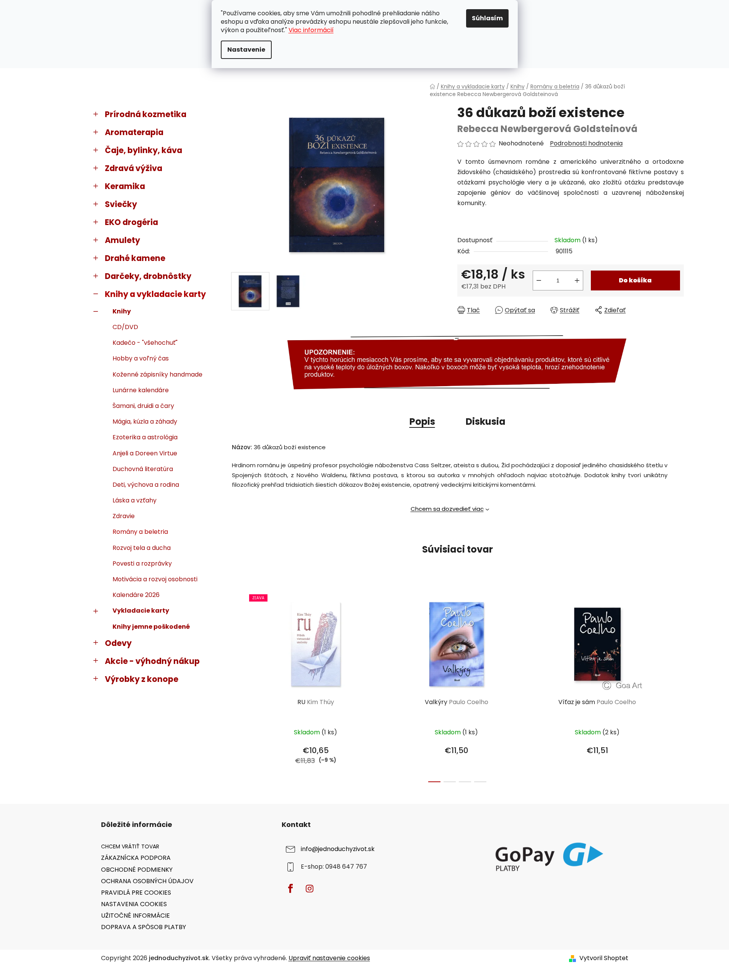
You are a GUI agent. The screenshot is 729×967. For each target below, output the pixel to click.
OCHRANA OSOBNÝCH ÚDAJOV (147, 881)
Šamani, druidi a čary (143, 405)
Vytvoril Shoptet (603, 958)
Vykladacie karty (141, 610)
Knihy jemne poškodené (151, 626)
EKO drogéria (131, 222)
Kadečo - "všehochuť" (145, 342)
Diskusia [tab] (486, 421)
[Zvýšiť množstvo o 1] (577, 280)
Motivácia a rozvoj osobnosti (155, 579)
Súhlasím (487, 18)
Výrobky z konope (141, 679)
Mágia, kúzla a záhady (145, 421)
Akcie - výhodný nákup (152, 661)
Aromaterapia (134, 132)
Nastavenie (246, 49)
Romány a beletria (140, 531)
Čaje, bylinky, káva (143, 150)
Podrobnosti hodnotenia (586, 143)
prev (237, 686)
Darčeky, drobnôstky (148, 276)
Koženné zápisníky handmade (157, 374)
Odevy (118, 643)
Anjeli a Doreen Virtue (145, 453)
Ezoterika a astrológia (145, 437)
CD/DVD (125, 327)
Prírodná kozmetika (145, 114)
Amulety (122, 240)
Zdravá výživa (133, 168)
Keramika (125, 186)
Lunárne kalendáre (141, 390)
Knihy (122, 311)
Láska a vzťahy (135, 500)
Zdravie (124, 516)
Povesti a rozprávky (142, 563)
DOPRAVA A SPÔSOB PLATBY (143, 927)
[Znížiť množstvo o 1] (539, 280)
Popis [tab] (422, 421)
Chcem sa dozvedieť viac (447, 509)
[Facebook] (290, 888)
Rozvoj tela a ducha (142, 547)
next (678, 686)
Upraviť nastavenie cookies (329, 958)
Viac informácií (311, 30)
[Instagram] (309, 888)
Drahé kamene (135, 258)
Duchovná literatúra (143, 469)
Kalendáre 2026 (136, 594)
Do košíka (635, 280)
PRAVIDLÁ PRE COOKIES (136, 892)
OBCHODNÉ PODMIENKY (137, 869)
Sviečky (121, 204)
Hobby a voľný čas (141, 358)
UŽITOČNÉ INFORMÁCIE (135, 915)
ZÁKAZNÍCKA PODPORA (136, 857)
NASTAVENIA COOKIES (134, 904)
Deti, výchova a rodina (146, 484)
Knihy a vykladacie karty (155, 294)
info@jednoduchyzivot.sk (338, 849)
